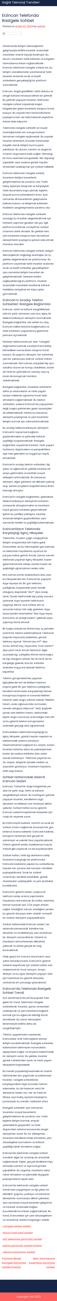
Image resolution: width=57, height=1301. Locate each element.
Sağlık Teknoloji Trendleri (20, 3)
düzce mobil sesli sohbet (18, 1232)
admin (41, 26)
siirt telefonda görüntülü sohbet (22, 1239)
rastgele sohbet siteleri (17, 1226)
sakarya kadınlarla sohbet (19, 1252)
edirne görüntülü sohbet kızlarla (22, 1245)
